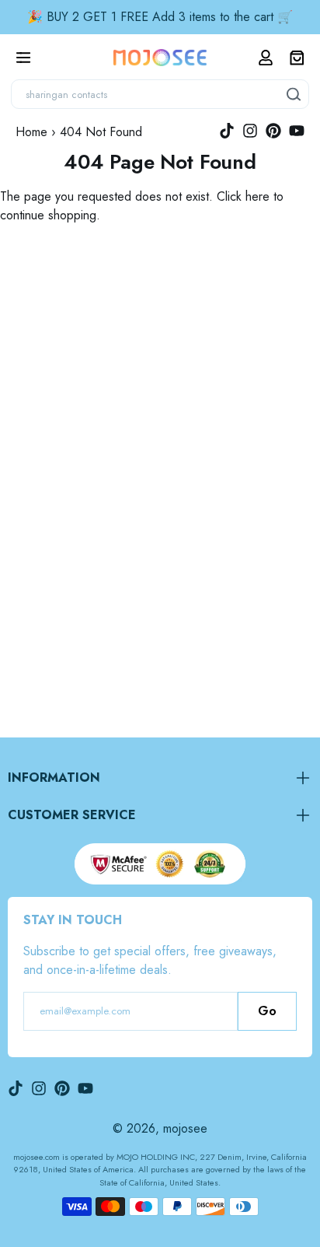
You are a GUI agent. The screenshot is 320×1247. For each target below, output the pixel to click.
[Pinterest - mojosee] (273, 130)
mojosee (185, 1128)
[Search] (294, 94)
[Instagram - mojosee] (250, 130)
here (257, 196)
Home (31, 132)
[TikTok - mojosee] (227, 130)
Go (267, 1011)
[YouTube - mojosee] (296, 130)
